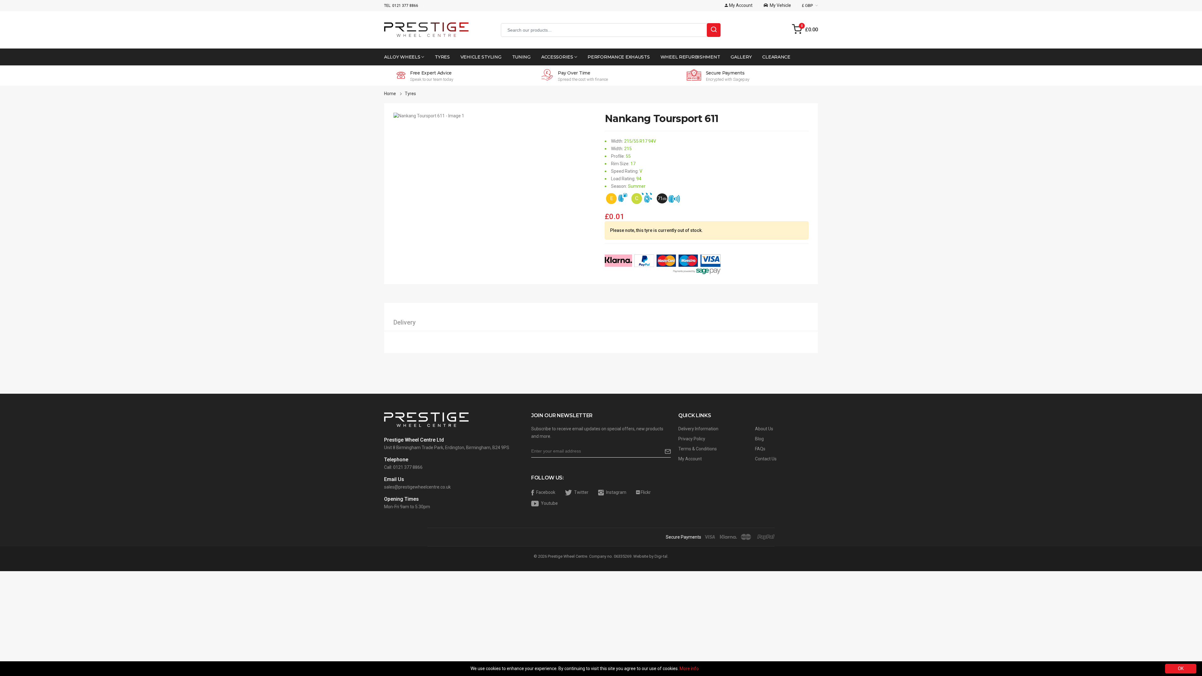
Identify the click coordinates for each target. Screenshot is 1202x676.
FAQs (760, 448)
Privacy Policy (691, 438)
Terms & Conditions (697, 448)
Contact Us (766, 458)
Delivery (404, 322)
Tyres (442, 57)
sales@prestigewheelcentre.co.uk (417, 486)
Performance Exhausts (619, 57)
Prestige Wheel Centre (567, 556)
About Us (764, 428)
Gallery (741, 57)
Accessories (557, 57)
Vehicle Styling (480, 57)
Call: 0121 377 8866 (403, 467)
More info (689, 668)
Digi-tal (661, 556)
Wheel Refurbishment (690, 57)
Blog (759, 438)
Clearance (776, 57)
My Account (690, 458)
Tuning (521, 57)
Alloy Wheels (402, 57)
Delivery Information (698, 428)
